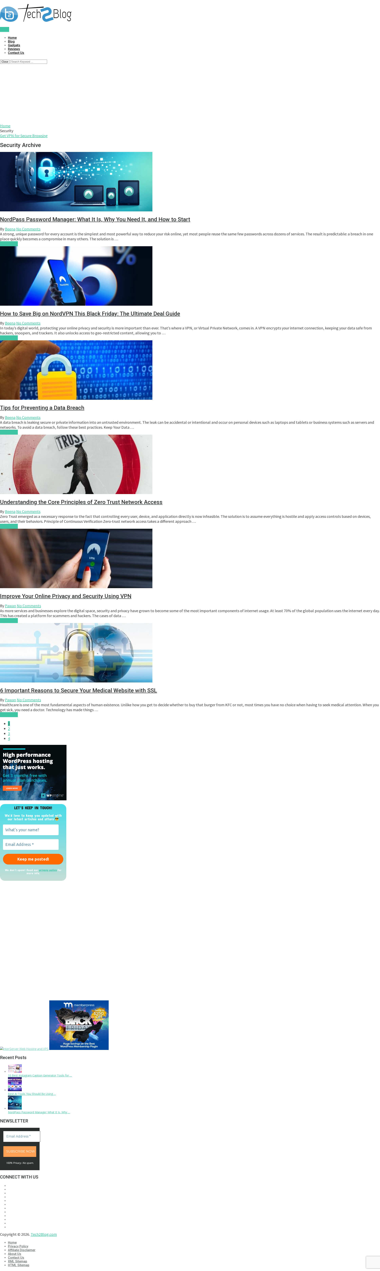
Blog (11, 41)
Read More (9, 243)
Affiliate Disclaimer (21, 1250)
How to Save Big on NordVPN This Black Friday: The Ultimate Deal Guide (90, 313)
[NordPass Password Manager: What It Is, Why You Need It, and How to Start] (190, 182)
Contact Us (16, 53)
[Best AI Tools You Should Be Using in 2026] (15, 1090)
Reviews (14, 49)
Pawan (10, 605)
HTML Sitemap (18, 1265)
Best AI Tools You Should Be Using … (32, 1094)
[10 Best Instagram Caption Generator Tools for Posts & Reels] (15, 1071)
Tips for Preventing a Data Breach (42, 408)
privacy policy (48, 870)
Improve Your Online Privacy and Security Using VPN (65, 596)
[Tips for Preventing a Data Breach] (190, 370)
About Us (14, 1254)
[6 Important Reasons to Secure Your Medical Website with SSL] (190, 653)
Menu (4, 29)
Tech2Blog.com (44, 1234)
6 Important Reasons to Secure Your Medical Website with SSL (78, 690)
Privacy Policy (18, 1246)
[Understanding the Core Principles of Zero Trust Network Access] (190, 465)
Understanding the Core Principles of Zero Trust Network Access (81, 502)
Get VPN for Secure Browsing (24, 135)
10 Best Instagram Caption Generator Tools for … (40, 1075)
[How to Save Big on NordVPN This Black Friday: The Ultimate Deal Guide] (190, 276)
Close (5, 61)
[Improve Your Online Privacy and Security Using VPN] (190, 559)
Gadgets (14, 45)
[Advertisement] (190, 93)
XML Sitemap (17, 1261)
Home (12, 38)
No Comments (28, 228)
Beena (10, 228)
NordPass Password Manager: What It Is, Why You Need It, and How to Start (95, 219)
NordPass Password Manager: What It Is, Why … (39, 1112)
